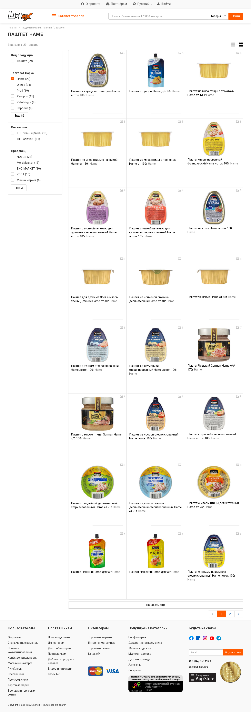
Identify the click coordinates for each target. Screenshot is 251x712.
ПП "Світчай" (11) (28, 139)
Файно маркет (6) (29, 180)
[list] (232, 44)
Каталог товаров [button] (70, 16)
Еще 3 (19, 188)
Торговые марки (18, 685)
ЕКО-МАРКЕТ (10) (29, 168)
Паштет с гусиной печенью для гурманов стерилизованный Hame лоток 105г (94, 232)
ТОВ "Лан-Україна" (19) (32, 133)
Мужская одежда (139, 653)
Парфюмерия (137, 637)
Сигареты (134, 670)
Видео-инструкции (60, 668)
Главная (12, 27)
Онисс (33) (24, 85)
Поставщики (16, 674)
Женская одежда (139, 648)
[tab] (68, 15)
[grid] (241, 44)
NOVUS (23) (24, 157)
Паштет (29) (25, 61)
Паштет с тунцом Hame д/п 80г (154, 91)
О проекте (14, 637)
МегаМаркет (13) (28, 162)
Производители (18, 679)
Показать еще (156, 605)
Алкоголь (134, 664)
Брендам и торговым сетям (21, 692)
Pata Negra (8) (26, 102)
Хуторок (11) (25, 96)
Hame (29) (23, 79)
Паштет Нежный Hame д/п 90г (95, 572)
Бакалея (60, 27)
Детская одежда (139, 659)
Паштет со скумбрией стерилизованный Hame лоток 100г (153, 369)
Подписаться (233, 652)
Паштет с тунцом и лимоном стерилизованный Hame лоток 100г (211, 575)
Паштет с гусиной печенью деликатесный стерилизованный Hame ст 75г (155, 507)
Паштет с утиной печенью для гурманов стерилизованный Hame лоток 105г (152, 232)
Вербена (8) (25, 108)
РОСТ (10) (23, 174)
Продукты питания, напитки (36, 27)
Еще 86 (19, 115)
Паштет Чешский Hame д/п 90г (154, 572)
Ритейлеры (15, 668)
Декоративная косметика (145, 642)
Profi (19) (23, 90)
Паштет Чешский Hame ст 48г (211, 297)
